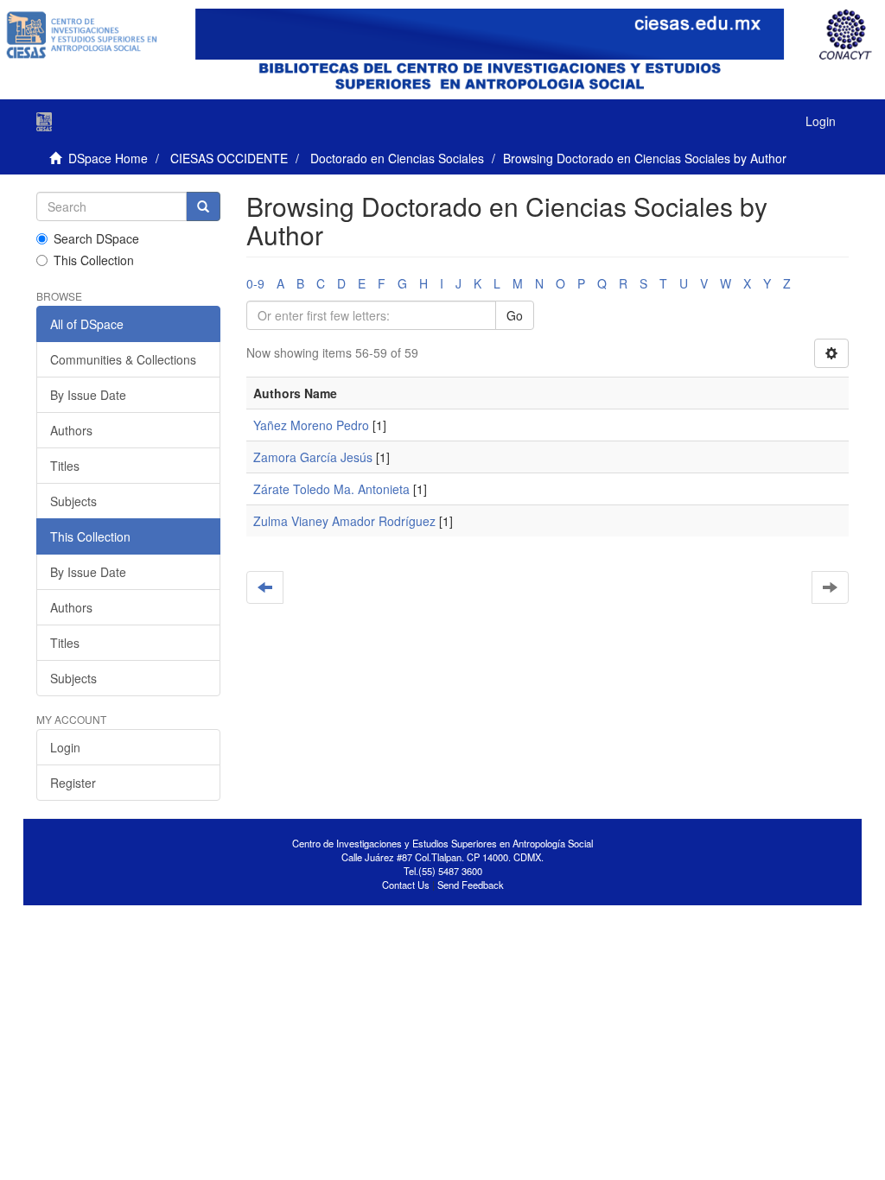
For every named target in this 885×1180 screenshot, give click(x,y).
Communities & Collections (123, 359)
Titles (65, 465)
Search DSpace (96, 238)
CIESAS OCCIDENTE (229, 158)
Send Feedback (470, 884)
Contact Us (406, 884)
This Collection (94, 260)
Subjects (73, 501)
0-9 (255, 283)
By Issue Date (88, 394)
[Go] (203, 206)
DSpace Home (108, 158)
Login (65, 747)
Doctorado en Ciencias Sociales (397, 158)
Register (73, 782)
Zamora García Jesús (312, 457)
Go (514, 315)
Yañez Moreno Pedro (311, 425)
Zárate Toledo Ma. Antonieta (331, 489)
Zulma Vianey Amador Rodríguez (344, 521)
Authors (71, 430)
